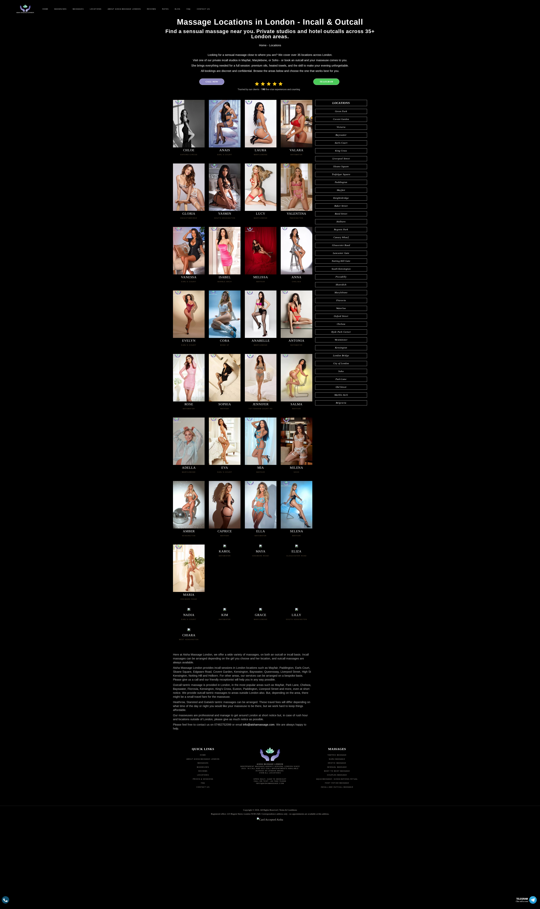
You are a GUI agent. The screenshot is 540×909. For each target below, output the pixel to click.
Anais (224, 150)
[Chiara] (188, 630)
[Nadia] (188, 610)
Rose (188, 404)
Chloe (188, 150)
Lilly (296, 615)
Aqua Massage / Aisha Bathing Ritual (337, 779)
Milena (296, 467)
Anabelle (261, 340)
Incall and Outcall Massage (337, 787)
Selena (296, 531)
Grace (260, 615)
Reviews (202, 771)
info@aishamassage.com (258, 724)
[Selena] (296, 504)
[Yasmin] (224, 187)
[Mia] (260, 441)
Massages (203, 763)
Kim (224, 615)
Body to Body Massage (337, 771)
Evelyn (189, 340)
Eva (224, 467)
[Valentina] (296, 187)
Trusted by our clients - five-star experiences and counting (269, 89)
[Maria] (189, 568)
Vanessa (189, 277)
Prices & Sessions (203, 779)
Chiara (188, 635)
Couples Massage (337, 775)
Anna (297, 277)
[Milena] (296, 441)
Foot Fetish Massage (337, 783)
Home (262, 45)
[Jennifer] (260, 377)
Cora (224, 340)
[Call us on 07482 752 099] (5, 899)
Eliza (297, 551)
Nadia (188, 615)
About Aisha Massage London (203, 759)
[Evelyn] (189, 314)
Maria (188, 594)
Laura (260, 150)
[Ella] (260, 504)
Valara (296, 150)
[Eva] (224, 441)
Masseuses (203, 767)
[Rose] (189, 377)
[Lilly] (296, 610)
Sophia (224, 404)
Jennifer (261, 404)
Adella (189, 467)
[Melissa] (260, 250)
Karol (225, 551)
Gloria (188, 213)
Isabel (225, 277)
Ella (260, 531)
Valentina (296, 213)
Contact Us (203, 787)
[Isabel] (224, 250)
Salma (296, 404)
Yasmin (224, 213)
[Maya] (260, 547)
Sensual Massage (337, 767)
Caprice (225, 531)
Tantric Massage (337, 755)
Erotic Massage (337, 763)
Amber (189, 531)
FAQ (203, 783)
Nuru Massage (337, 759)
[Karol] (224, 547)
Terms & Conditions (288, 810)
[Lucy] (260, 187)
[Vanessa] (189, 250)
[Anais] (224, 123)
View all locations (270, 773)
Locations (203, 775)
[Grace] (260, 610)
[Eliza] (296, 547)
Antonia (296, 340)
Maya (261, 551)
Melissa (260, 277)
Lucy (260, 213)
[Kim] (224, 610)
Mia (260, 467)
